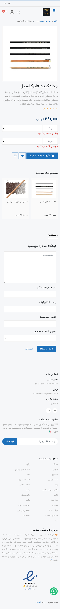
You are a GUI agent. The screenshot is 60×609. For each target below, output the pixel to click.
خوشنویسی (53, 479)
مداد (28, 474)
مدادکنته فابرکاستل (48, 201)
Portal (38, 602)
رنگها (28, 464)
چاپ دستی (25, 495)
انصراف (29, 349)
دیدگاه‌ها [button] (53, 235)
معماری (55, 474)
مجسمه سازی (24, 479)
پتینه (27, 490)
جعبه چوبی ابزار (23, 510)
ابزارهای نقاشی (51, 515)
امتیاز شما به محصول (45, 331)
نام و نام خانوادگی (46, 287)
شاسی (55, 505)
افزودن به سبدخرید (40, 155)
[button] (18, 12)
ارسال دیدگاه (46, 349)
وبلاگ (55, 464)
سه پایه (54, 500)
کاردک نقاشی (24, 484)
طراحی (55, 469)
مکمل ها (26, 515)
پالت (28, 500)
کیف (56, 520)
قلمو (56, 495)
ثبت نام (10, 441)
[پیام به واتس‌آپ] (54, 591)
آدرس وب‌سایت (48, 317)
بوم (56, 484)
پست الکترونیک (47, 302)
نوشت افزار (53, 510)
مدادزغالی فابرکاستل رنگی (17, 201)
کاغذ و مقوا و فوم (22, 469)
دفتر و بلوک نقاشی (50, 490)
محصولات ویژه (24, 505)
